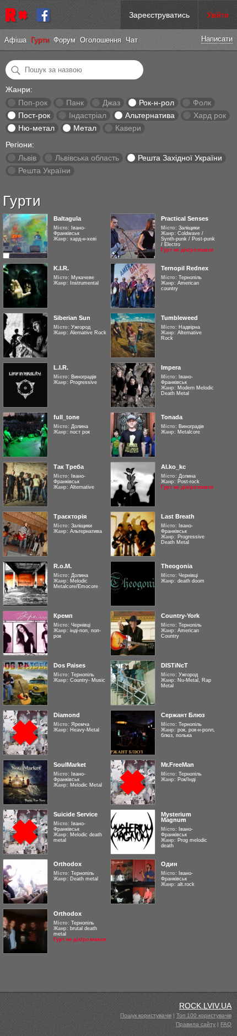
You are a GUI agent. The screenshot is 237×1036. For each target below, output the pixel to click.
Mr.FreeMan (177, 764)
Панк (75, 102)
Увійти (218, 14)
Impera (171, 367)
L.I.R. (60, 367)
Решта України (44, 170)
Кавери (128, 128)
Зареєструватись (159, 14)
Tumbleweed (179, 317)
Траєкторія (70, 516)
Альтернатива (150, 115)
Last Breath (178, 516)
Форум (64, 40)
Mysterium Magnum (176, 817)
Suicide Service (75, 814)
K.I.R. (61, 268)
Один (169, 864)
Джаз (111, 102)
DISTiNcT (174, 665)
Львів (27, 157)
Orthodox (67, 864)
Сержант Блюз (182, 715)
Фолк (202, 102)
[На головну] (18, 15)
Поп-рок (32, 102)
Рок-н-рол (156, 102)
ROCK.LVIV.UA (205, 1005)
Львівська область (87, 157)
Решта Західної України (180, 157)
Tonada (171, 417)
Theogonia (176, 566)
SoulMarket (69, 764)
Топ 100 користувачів (203, 1015)
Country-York (180, 615)
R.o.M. (62, 566)
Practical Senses (184, 218)
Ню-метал (36, 128)
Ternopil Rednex (184, 268)
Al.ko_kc (173, 466)
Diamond (66, 715)
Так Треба (68, 466)
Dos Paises (69, 665)
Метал (84, 128)
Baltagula (67, 218)
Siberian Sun (71, 317)
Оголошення (100, 40)
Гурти (40, 40)
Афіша (15, 40)
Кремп (63, 615)
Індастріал (87, 115)
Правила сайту (196, 1024)
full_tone (66, 417)
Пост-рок (34, 115)
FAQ (225, 1024)
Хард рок (209, 115)
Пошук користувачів (145, 1015)
